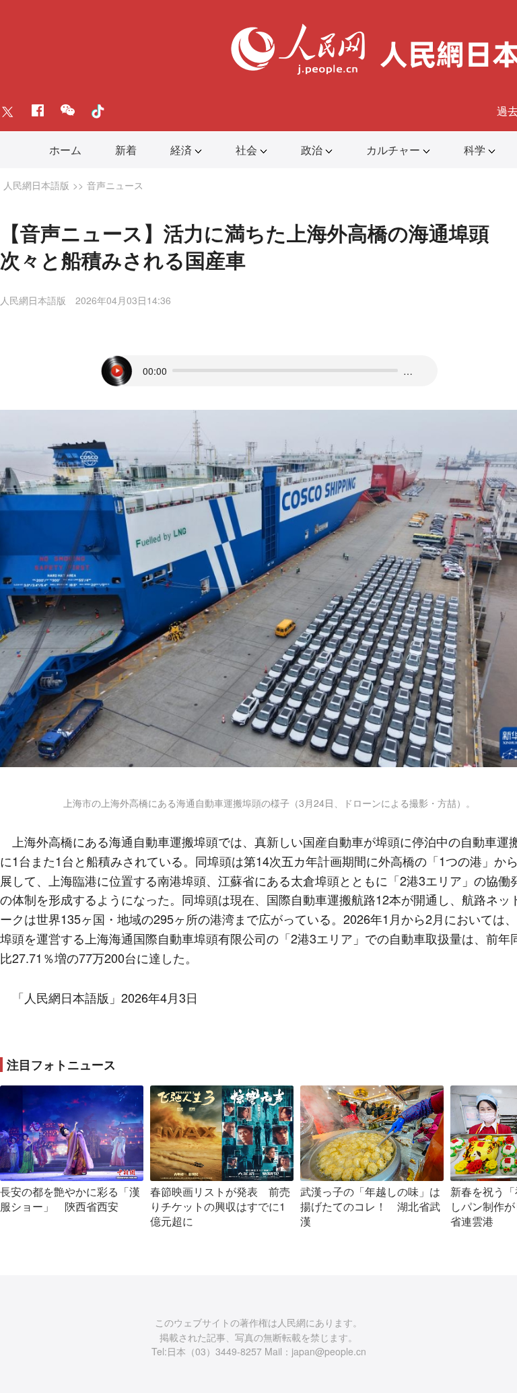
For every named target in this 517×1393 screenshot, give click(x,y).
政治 (311, 149)
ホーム (65, 149)
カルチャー (393, 149)
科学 (474, 149)
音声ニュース (115, 185)
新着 (126, 149)
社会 (246, 149)
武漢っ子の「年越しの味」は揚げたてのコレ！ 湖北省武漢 (370, 1206)
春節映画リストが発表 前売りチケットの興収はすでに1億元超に (220, 1206)
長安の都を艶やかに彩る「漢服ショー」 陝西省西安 (70, 1199)
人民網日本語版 (36, 185)
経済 (181, 149)
